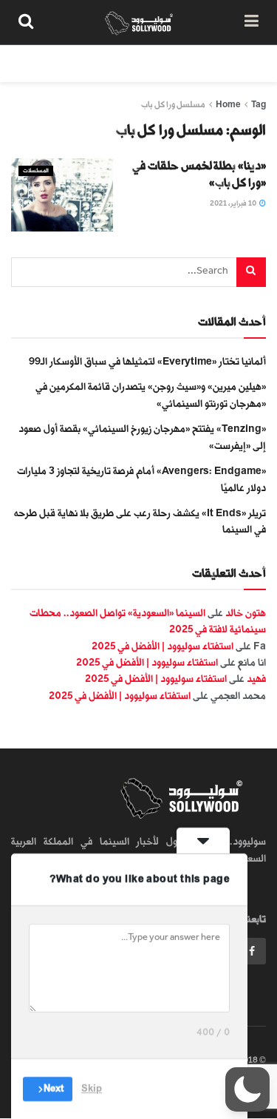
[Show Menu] (251, 22)
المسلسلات (36, 170)
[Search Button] (25, 22)
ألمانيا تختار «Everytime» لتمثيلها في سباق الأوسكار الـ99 (147, 361)
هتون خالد (245, 612)
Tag (258, 104)
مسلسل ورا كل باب (173, 104)
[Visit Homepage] (139, 22)
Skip (91, 1088)
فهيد (256, 678)
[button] (247, 1089)
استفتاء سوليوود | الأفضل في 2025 (162, 646)
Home (228, 104)
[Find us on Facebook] (252, 951)
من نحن (250, 63)
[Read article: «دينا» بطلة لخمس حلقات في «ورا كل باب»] (62, 194)
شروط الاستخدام (90, 63)
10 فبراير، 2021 (234, 203)
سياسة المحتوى (179, 63)
